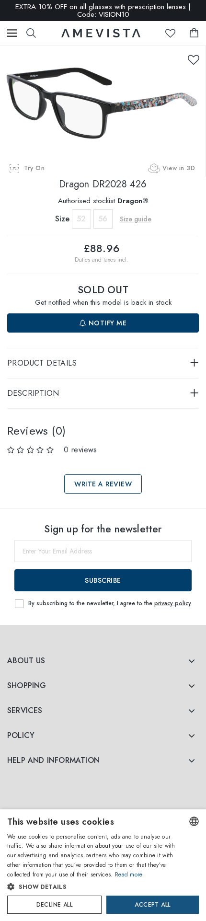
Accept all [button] (152, 904)
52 (81, 218)
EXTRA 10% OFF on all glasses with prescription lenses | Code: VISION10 (103, 10)
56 (102, 218)
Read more (129, 874)
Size (62, 218)
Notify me (106, 323)
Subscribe (103, 580)
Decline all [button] (54, 904)
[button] (93, 887)
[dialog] (103, 865)
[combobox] (194, 821)
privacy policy (172, 603)
